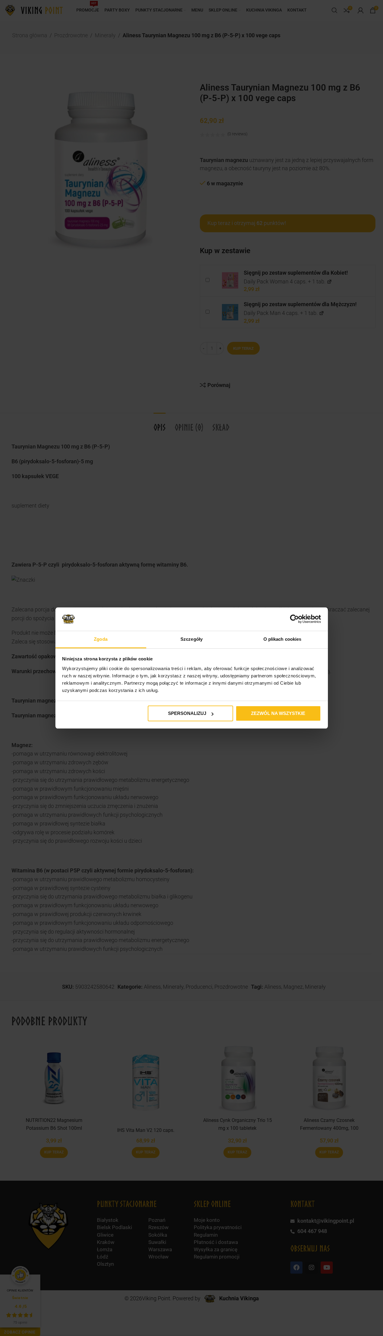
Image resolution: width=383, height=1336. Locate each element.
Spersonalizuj (187, 713)
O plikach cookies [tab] (282, 639)
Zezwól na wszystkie (278, 713)
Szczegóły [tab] (191, 639)
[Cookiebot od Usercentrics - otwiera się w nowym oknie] (294, 618)
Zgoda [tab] (100, 639)
